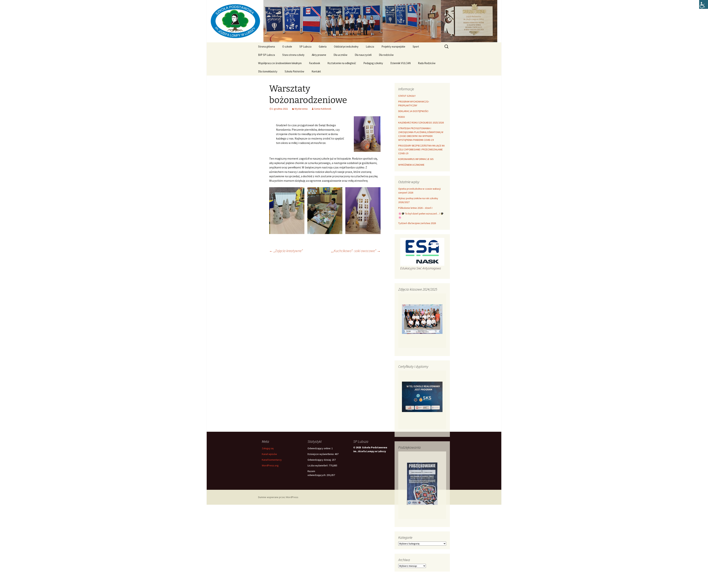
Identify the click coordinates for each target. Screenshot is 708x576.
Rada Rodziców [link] (426, 63)
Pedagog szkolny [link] (373, 63)
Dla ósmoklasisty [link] (267, 71)
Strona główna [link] (266, 46)
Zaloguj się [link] (268, 448)
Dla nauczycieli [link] (363, 55)
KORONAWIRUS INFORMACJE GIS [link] (416, 159)
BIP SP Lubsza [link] (266, 55)
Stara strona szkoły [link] (293, 55)
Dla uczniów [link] (340, 55)
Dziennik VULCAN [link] (400, 63)
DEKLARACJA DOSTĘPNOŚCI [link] (413, 111)
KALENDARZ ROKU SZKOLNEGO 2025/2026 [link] (421, 122)
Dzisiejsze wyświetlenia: (321, 454)
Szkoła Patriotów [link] (294, 71)
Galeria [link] (323, 46)
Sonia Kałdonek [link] (322, 108)
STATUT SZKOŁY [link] (407, 95)
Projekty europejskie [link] (393, 46)
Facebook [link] (314, 63)
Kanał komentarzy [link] (272, 459)
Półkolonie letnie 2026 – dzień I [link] (415, 208)
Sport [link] (416, 46)
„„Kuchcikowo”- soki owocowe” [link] (356, 250)
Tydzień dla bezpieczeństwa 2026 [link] (417, 223)
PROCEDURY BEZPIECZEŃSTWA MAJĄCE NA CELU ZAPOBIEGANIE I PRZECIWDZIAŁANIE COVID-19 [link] (421, 149)
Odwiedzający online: (320, 448)
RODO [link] (401, 116)
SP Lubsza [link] (305, 46)
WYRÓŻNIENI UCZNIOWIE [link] (411, 164)
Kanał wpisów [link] (269, 454)
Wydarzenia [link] (301, 108)
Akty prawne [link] (319, 55)
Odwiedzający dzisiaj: (320, 459)
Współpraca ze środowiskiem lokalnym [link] (280, 63)
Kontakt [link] (316, 71)
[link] (703, 4)
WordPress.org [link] (270, 465)
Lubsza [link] (370, 46)
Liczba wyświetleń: (318, 465)
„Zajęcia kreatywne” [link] (286, 250)
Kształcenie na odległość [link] (341, 63)
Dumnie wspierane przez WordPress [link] (278, 497)
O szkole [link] (287, 46)
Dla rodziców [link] (386, 55)
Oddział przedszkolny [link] (346, 46)
